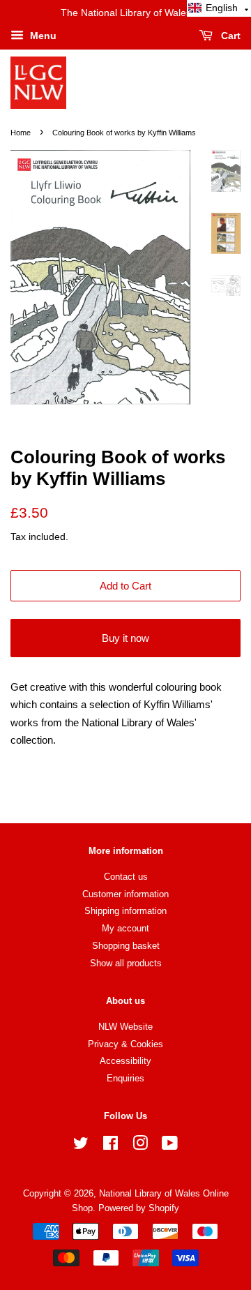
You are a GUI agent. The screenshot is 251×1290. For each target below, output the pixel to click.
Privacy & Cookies (125, 1044)
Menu (41, 35)
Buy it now (125, 638)
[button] (219, 8)
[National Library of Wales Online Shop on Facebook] (110, 1146)
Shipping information (125, 911)
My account (125, 928)
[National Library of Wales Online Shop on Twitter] (81, 1146)
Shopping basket (126, 945)
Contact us (126, 876)
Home (20, 132)
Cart (229, 35)
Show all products (126, 963)
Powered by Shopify (138, 1208)
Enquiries (125, 1078)
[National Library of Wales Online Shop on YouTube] (170, 1146)
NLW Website (125, 1026)
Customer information (125, 894)
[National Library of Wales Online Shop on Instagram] (140, 1146)
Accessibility (125, 1061)
